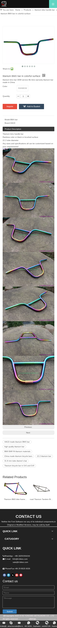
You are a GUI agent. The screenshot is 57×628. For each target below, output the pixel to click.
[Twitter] (12, 575)
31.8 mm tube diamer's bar (15, 461)
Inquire (10, 106)
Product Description (13, 129)
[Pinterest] (21, 575)
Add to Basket (33, 106)
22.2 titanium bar (44, 456)
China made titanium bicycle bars (18, 456)
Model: (7, 119)
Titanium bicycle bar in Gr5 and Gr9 (19, 466)
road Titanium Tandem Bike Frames (41, 499)
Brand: (7, 123)
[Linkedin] (8, 575)
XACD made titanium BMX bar (17, 442)
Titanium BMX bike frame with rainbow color (15, 499)
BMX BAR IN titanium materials (17, 451)
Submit (10, 611)
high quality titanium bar (14, 447)
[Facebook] (4, 575)
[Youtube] (16, 575)
